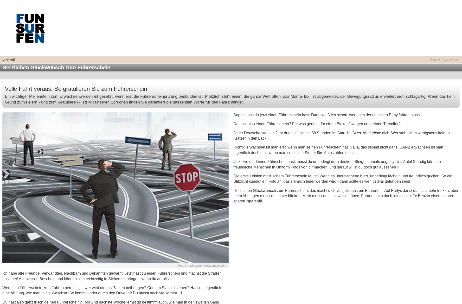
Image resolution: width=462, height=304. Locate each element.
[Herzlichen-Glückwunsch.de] (30, 28)
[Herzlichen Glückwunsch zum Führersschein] (115, 188)
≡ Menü (8, 60)
